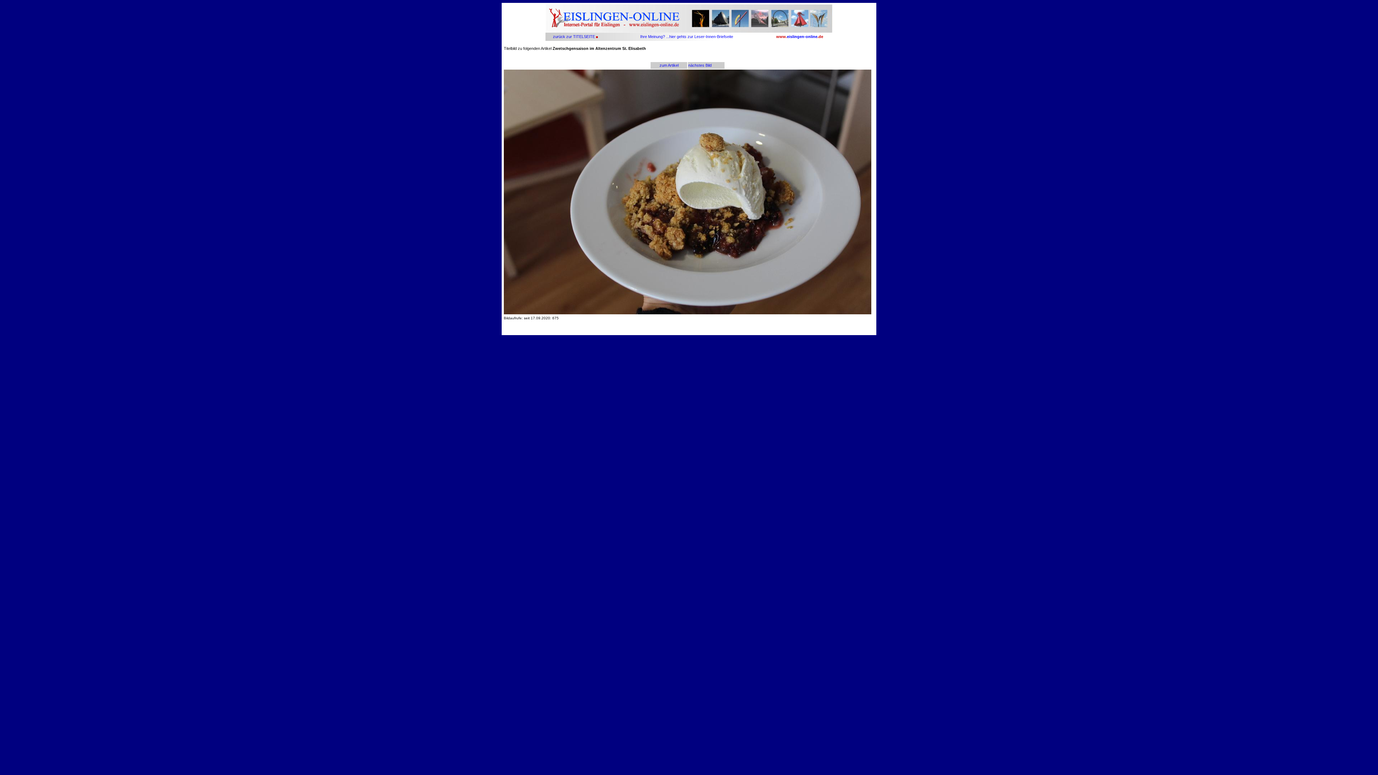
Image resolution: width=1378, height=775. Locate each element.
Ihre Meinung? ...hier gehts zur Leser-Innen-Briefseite (686, 36)
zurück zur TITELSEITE (573, 36)
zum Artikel (669, 65)
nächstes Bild (700, 65)
